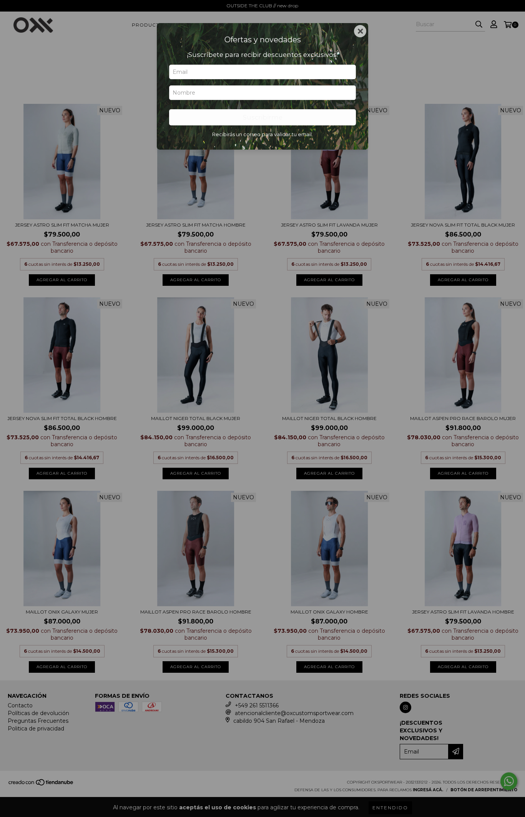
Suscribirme (262, 117)
